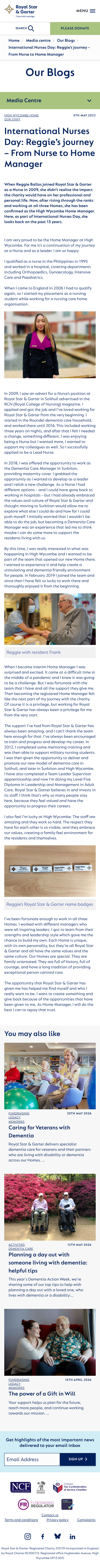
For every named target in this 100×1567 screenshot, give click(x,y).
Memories (17, 1122)
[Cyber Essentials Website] (68, 1504)
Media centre (38, 40)
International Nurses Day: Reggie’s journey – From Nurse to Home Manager (49, 51)
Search (21, 28)
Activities (17, 1245)
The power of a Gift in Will (42, 1393)
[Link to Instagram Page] (27, 1536)
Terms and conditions (21, 1520)
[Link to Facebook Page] (42, 1536)
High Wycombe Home (21, 115)
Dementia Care (21, 1249)
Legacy (15, 1117)
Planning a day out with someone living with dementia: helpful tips (48, 1262)
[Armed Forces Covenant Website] (40, 1487)
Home (14, 40)
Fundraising (19, 1113)
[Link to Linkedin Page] (72, 1536)
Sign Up (76, 1459)
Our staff (12, 119)
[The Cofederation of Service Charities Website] (69, 1487)
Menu (82, 10)
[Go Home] (20, 11)
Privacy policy (58, 1520)
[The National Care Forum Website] (21, 1487)
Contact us (50, 1515)
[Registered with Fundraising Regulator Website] (36, 1504)
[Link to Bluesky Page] (57, 1536)
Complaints (86, 1520)
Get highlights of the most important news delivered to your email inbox (50, 1443)
